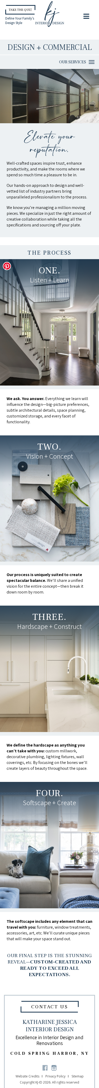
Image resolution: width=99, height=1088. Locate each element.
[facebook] (45, 1067)
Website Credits (27, 1076)
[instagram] (53, 1067)
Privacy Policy (55, 1076)
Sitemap (78, 1076)
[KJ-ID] (49, 13)
